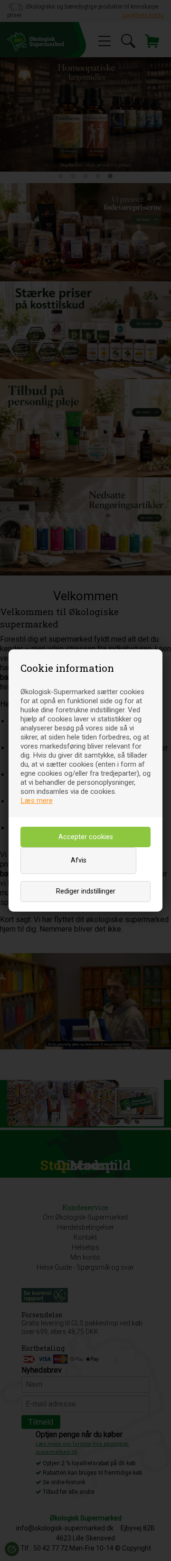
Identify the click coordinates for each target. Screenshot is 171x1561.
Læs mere (36, 800)
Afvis (78, 860)
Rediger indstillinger (85, 891)
